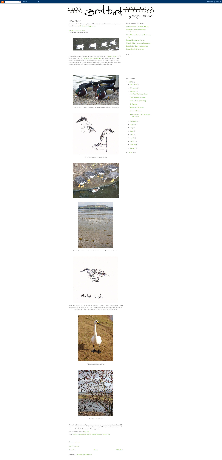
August (132, 124)
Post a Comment (74, 446)
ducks (81, 434)
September (133, 121)
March (132, 141)
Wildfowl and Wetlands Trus (92, 58)
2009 (130, 82)
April (132, 138)
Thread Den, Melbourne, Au (135, 49)
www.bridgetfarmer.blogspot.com (85, 26)
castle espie (76, 434)
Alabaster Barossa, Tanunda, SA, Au (137, 26)
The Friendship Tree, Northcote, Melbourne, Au (136, 30)
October (133, 91)
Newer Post (72, 450)
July (131, 128)
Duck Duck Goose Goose (137, 97)
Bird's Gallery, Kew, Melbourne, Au (137, 46)
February (133, 144)
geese (84, 434)
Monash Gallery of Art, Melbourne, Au (138, 43)
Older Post (119, 450)
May (132, 134)
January (133, 148)
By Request (133, 104)
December (133, 84)
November (133, 88)
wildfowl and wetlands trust (102, 434)
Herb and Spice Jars (136, 111)
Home (96, 450)
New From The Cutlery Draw (139, 94)
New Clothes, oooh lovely (138, 101)
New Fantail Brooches (137, 107)
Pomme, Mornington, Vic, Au (135, 40)
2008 (130, 152)
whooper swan (91, 434)
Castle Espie (112, 56)
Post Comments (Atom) (84, 454)
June (132, 131)
